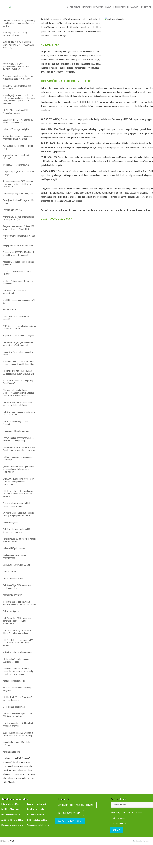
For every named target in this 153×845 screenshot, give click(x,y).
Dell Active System (35, 814)
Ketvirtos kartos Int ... (37, 809)
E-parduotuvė (73, 7)
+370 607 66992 (118, 818)
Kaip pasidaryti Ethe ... (37, 820)
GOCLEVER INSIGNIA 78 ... (11, 814)
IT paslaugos (133, 7)
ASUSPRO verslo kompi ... (12, 820)
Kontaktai (146, 7)
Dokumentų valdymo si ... (12, 825)
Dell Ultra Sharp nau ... (11, 809)
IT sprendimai (119, 7)
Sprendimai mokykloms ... (38, 825)
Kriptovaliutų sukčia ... (10, 804)
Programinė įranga (102, 7)
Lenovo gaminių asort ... (37, 804)
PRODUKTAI (87, 7)
